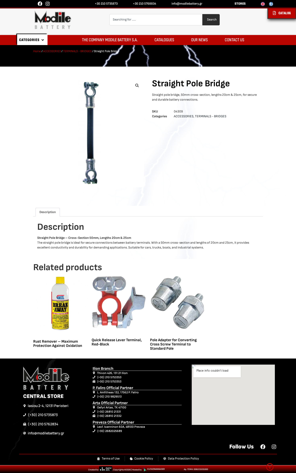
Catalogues (164, 40)
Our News (199, 40)
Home (37, 51)
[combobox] (155, 19)
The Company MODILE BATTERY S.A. (110, 40)
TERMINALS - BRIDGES (77, 51)
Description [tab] (47, 212)
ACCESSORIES (52, 51)
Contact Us (234, 40)
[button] (137, 85)
